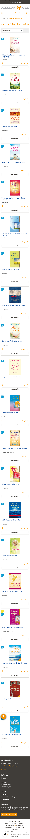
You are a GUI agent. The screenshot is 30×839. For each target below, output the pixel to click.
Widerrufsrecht (5, 799)
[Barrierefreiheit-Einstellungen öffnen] (3, 716)
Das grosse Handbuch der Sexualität (14, 305)
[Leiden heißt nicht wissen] (15, 259)
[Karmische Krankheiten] (15, 116)
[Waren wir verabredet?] (15, 546)
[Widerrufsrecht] (20, 12)
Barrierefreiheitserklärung (12, 827)
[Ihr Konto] (24, 12)
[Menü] (2, 12)
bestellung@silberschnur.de (9, 766)
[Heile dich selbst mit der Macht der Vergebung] (15, 45)
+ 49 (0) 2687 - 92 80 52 (15, 2)
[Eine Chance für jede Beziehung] (15, 331)
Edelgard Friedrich (6, 560)
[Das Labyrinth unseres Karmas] (15, 81)
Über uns (3, 778)
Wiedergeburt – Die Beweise (11, 699)
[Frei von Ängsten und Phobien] (15, 724)
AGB (23, 827)
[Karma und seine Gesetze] (15, 403)
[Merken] (2, 63)
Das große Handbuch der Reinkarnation (15, 663)
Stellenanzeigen (6, 787)
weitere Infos (15, 67)
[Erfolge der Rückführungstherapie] (15, 152)
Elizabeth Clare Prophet (8, 452)
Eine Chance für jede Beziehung (12, 341)
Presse (3, 780)
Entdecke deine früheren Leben (12, 520)
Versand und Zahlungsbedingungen (14, 823)
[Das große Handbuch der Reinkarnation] (15, 653)
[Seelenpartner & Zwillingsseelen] (15, 617)
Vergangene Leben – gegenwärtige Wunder (13, 199)
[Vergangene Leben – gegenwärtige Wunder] (15, 188)
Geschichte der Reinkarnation (12, 591)
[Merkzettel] (16, 12)
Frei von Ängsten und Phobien (12, 735)
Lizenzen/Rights (6, 784)
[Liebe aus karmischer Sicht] (15, 474)
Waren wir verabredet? (9, 556)
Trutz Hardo (5, 59)
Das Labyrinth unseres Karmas (12, 91)
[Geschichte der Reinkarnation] (15, 581)
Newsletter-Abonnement (9, 814)
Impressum (15, 829)
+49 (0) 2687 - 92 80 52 (10, 763)
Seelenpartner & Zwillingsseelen (12, 627)
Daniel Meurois (5, 95)
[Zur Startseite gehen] (15, 7)
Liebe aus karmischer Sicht (10, 484)
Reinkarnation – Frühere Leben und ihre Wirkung (15, 234)
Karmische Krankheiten (10, 126)
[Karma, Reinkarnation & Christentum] (15, 438)
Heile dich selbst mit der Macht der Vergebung (13, 56)
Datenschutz (19, 825)
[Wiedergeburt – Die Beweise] (15, 689)
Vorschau (4, 782)
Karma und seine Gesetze (10, 413)
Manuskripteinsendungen (9, 797)
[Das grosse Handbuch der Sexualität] (15, 295)
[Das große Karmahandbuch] (15, 367)
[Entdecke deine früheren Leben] (15, 510)
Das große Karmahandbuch (11, 377)
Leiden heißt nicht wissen (10, 269)
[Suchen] (12, 12)
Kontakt (3, 795)
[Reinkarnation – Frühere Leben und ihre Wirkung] (15, 224)
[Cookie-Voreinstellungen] (4, 834)
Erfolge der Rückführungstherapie (13, 162)
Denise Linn (5, 202)
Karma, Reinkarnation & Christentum (14, 448)
